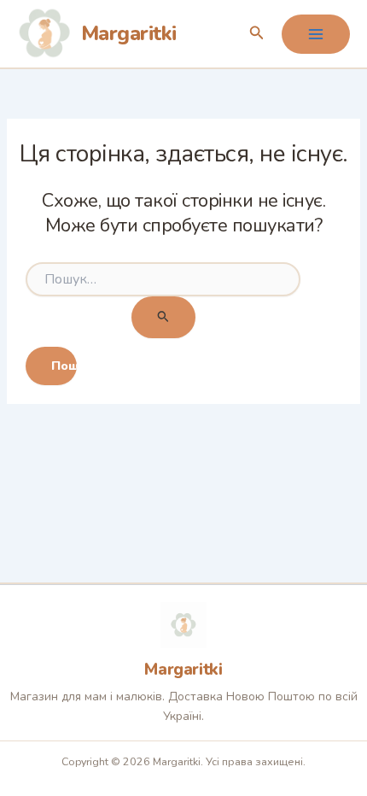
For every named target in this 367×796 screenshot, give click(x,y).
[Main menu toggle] (316, 34)
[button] (257, 33)
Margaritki (129, 33)
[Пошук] (163, 317)
